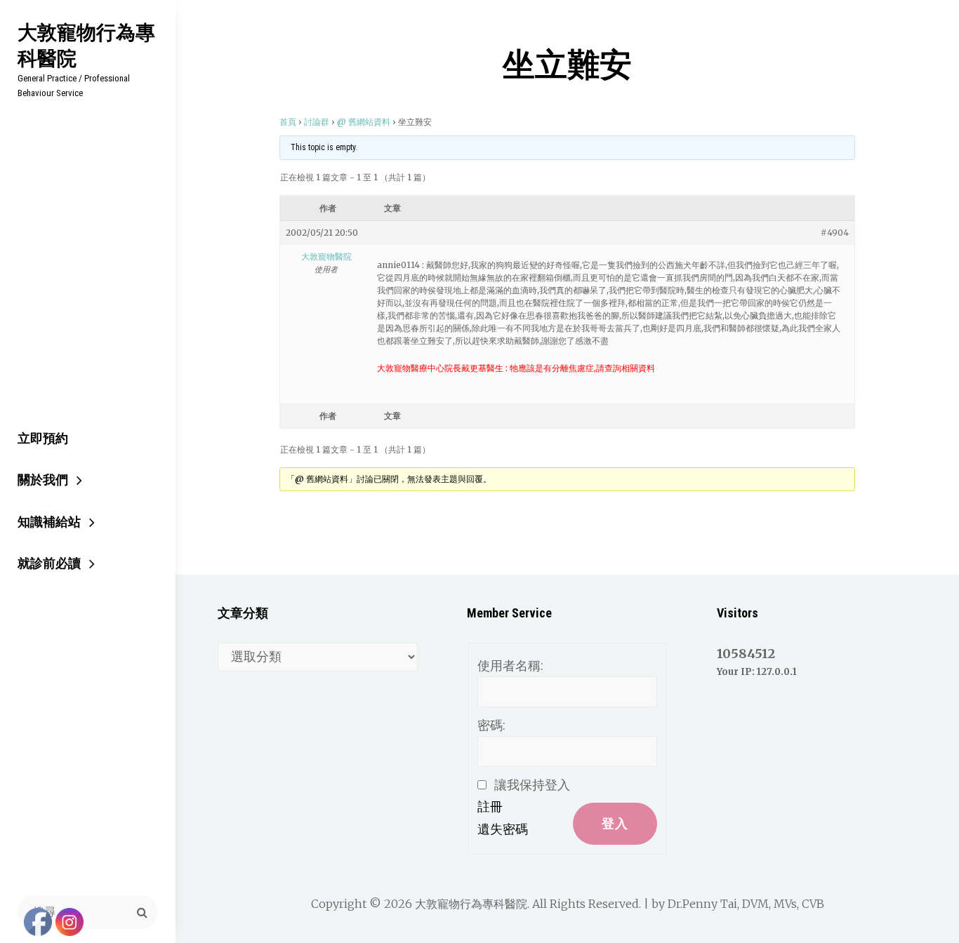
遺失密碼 (502, 829)
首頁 (287, 121)
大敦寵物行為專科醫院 (86, 45)
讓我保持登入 (532, 784)
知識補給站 (49, 521)
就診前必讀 (49, 563)
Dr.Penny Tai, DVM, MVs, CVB (746, 904)
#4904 (835, 232)
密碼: (491, 725)
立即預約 (43, 438)
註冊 (490, 806)
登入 (615, 823)
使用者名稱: (510, 665)
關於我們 (43, 479)
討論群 (316, 121)
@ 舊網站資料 (363, 121)
